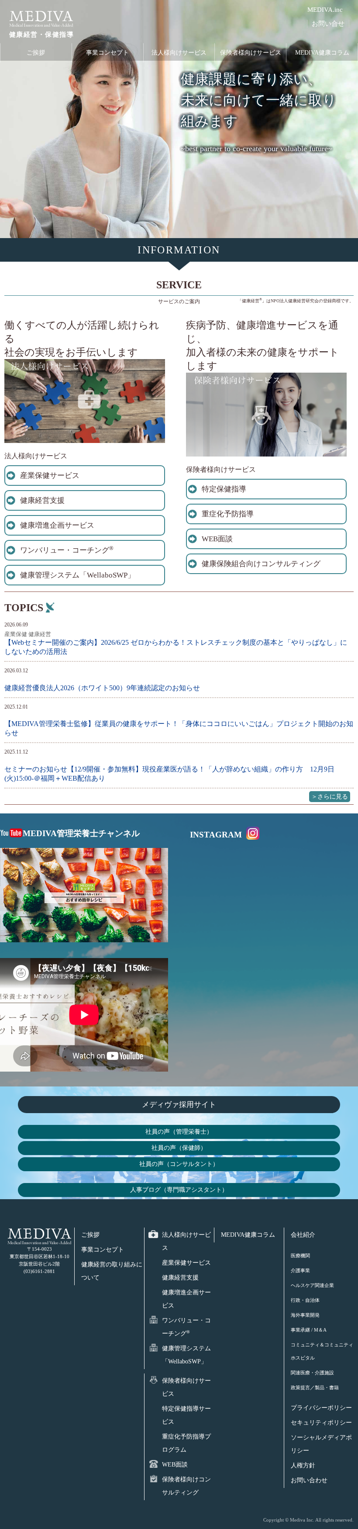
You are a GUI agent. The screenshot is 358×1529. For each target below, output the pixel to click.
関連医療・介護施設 (312, 1372)
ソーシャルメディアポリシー (321, 1444)
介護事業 (300, 1270)
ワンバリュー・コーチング (67, 549)
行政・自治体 (305, 1300)
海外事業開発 (305, 1315)
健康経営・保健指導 (41, 34)
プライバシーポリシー (321, 1407)
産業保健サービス (49, 475)
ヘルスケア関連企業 (312, 1285)
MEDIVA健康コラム (322, 52)
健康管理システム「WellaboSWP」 (77, 575)
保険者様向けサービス (250, 52)
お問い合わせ (309, 1480)
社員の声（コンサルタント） (179, 1163)
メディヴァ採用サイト (179, 1104)
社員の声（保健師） (179, 1147)
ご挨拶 (36, 52)
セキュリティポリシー (321, 1422)
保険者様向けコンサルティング (186, 1486)
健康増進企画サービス (57, 525)
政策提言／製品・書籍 (315, 1387)
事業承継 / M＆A (309, 1329)
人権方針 (303, 1465)
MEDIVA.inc (325, 9)
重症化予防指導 (228, 514)
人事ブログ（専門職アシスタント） (179, 1189)
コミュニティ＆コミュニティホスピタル (322, 1351)
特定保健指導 (224, 489)
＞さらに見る (329, 796)
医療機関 (300, 1255)
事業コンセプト (107, 52)
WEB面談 (217, 539)
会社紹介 (303, 1235)
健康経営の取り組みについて (111, 1271)
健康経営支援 (42, 500)
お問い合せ (328, 23)
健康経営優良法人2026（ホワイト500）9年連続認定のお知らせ (102, 688)
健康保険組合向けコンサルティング (261, 564)
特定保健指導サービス (186, 1415)
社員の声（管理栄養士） (179, 1131)
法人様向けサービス (179, 52)
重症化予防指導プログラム (186, 1443)
